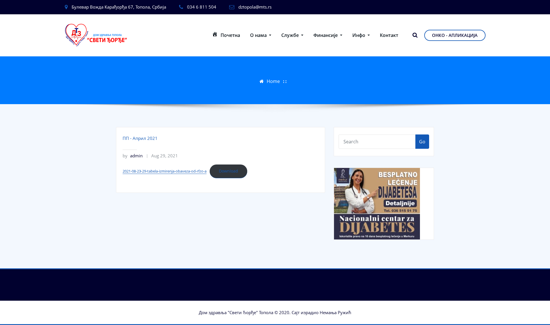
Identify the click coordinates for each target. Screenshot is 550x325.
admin (133, 155)
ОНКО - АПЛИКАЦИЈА (455, 35)
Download (228, 171)
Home (273, 81)
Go (422, 141)
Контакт (389, 35)
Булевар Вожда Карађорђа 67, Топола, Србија (119, 7)
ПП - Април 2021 (140, 138)
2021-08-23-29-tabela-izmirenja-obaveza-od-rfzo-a (165, 171)
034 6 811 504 (201, 7)
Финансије (326, 35)
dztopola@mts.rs (255, 7)
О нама (259, 35)
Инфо (359, 35)
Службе (290, 35)
